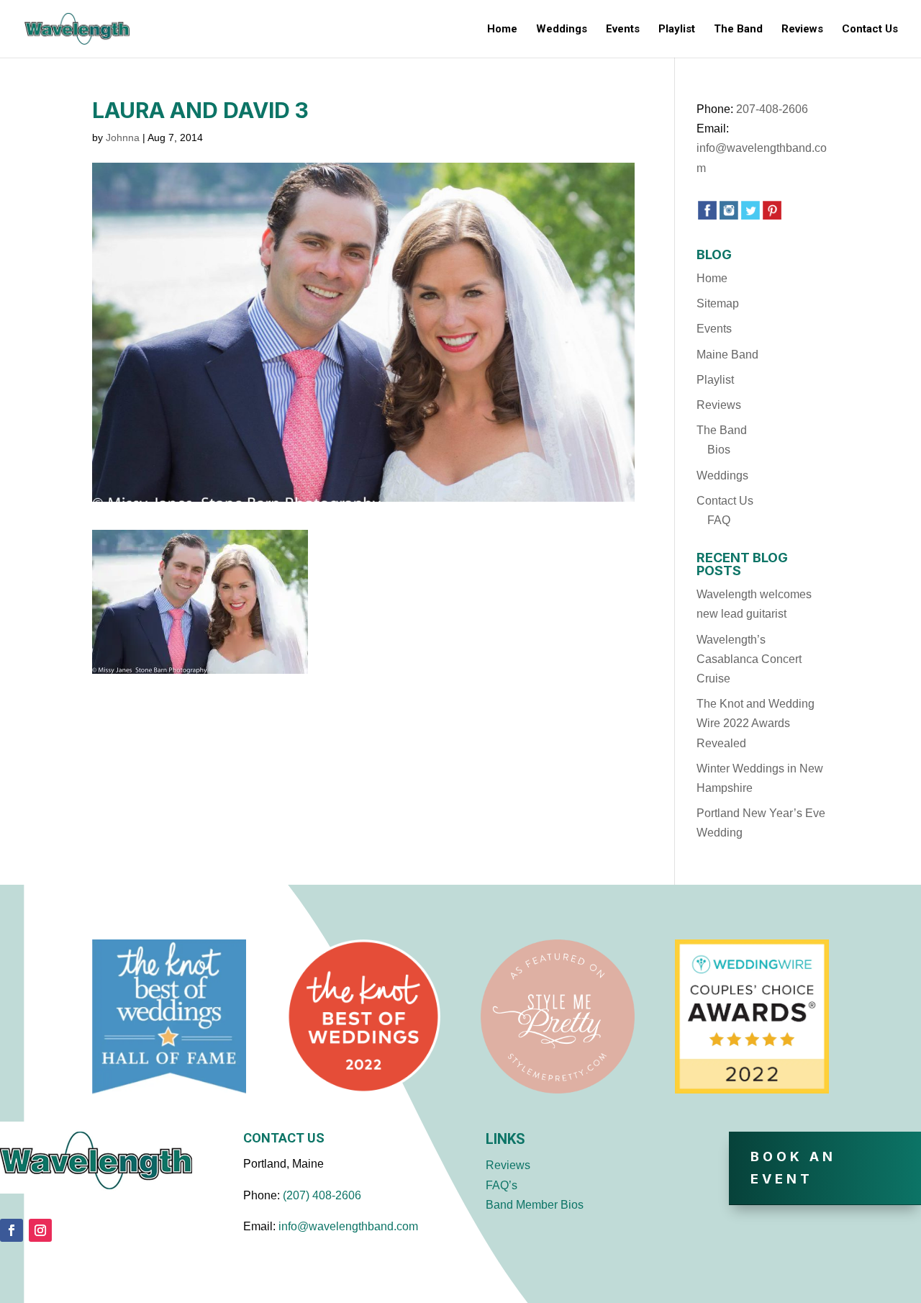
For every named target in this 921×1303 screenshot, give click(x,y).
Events (623, 29)
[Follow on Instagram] (40, 1230)
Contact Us (870, 29)
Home (502, 29)
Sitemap (718, 303)
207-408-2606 (772, 109)
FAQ (718, 520)
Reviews (802, 29)
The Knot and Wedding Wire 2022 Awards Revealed (756, 723)
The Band (738, 29)
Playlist (676, 29)
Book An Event (793, 1167)
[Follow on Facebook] (11, 1230)
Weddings (561, 29)
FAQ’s (501, 1185)
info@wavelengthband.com (348, 1226)
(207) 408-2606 (322, 1195)
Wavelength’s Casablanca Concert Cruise (749, 659)
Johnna (123, 137)
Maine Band (727, 354)
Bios (718, 449)
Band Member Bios (535, 1205)
